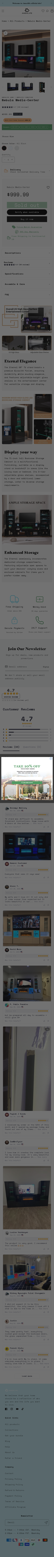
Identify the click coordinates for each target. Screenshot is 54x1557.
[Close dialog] (51, 758)
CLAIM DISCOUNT (27, 783)
